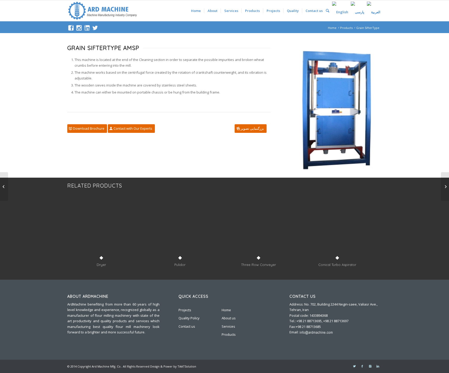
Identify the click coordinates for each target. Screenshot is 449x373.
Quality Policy (189, 318)
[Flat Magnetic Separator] (4, 186)
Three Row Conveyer (258, 265)
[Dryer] (101, 230)
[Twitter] (354, 366)
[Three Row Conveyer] (258, 230)
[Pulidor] (180, 230)
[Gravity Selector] (445, 186)
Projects (185, 310)
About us (229, 318)
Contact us (187, 326)
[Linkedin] (378, 366)
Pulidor (180, 265)
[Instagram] (370, 366)
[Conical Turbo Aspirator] (337, 230)
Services (228, 326)
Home (332, 27)
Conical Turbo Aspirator (337, 265)
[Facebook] (362, 366)
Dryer (101, 265)
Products (346, 27)
